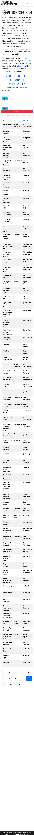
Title (4, 121)
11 (4, 684)
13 (19, 684)
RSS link (21, 66)
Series (16, 121)
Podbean (5, 63)
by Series (5, 101)
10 (29, 678)
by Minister (6, 91)
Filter (5, 98)
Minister (26, 121)
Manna (27, 58)
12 (11, 684)
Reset (17, 111)
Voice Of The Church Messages (17, 80)
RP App (28, 61)
